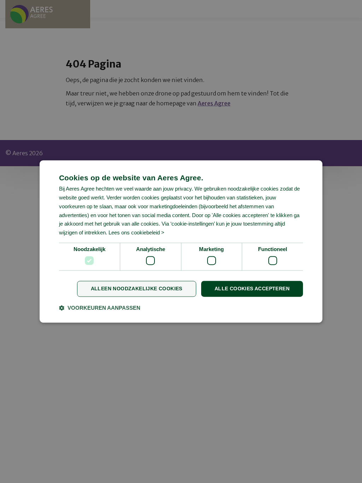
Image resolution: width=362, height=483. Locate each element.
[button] (99, 308)
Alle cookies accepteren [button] (252, 289)
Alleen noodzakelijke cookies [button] (136, 289)
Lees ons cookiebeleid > (136, 233)
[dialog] (181, 241)
